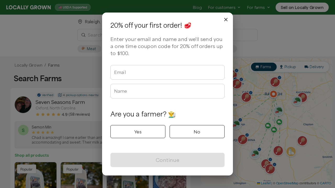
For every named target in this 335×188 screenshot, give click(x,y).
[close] (226, 20)
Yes (138, 131)
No (197, 131)
